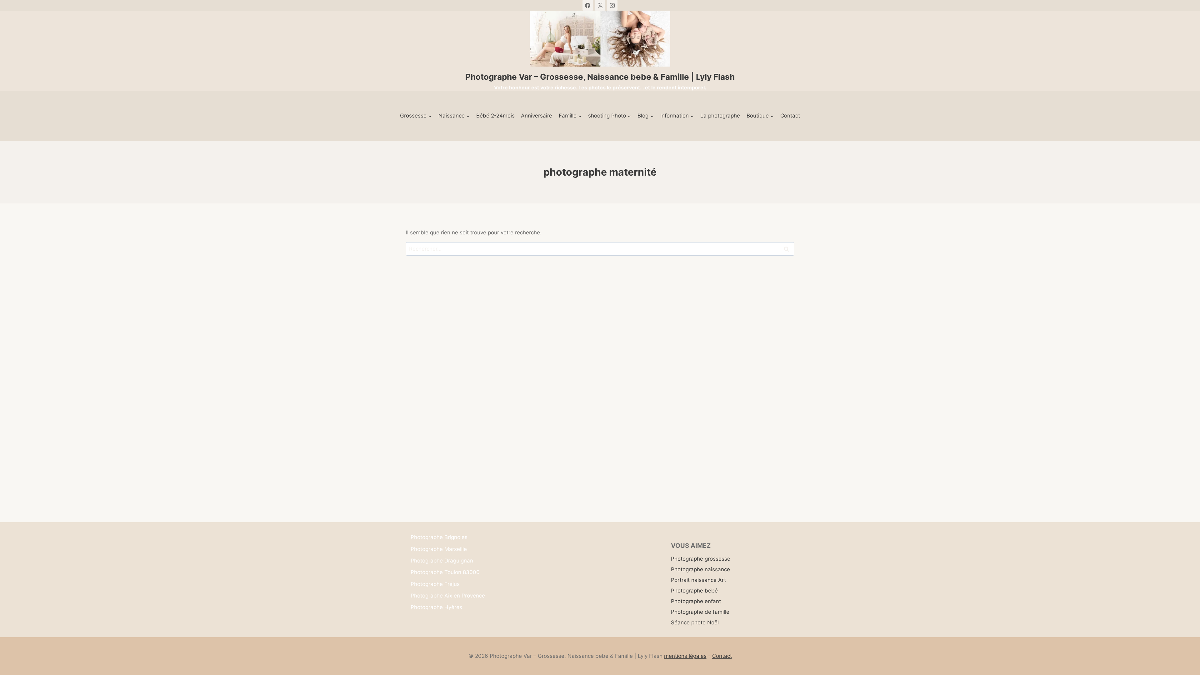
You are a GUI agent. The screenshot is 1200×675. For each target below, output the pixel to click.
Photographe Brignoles (439, 537)
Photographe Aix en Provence (448, 595)
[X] (600, 5)
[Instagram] (612, 5)
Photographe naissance (700, 569)
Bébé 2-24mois (495, 115)
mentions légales (685, 656)
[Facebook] (587, 5)
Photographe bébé (694, 591)
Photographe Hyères (436, 607)
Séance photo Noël (695, 622)
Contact (790, 115)
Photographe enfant (696, 601)
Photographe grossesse (700, 559)
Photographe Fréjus (435, 584)
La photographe (720, 115)
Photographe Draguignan (442, 561)
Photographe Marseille (439, 549)
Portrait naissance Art (698, 580)
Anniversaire (536, 115)
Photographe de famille (700, 612)
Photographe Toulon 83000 (445, 572)
